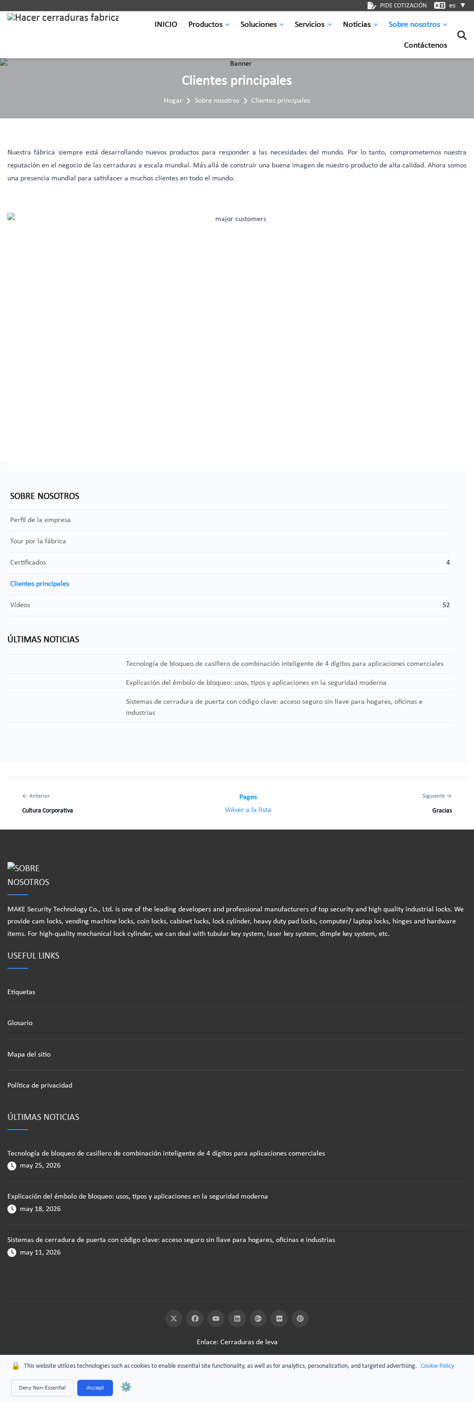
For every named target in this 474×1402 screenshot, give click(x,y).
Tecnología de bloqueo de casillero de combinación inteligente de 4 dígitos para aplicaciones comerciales (166, 1153)
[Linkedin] (237, 1319)
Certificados (28, 562)
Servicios (309, 24)
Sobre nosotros (414, 24)
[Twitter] (174, 1319)
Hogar (173, 101)
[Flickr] (279, 1319)
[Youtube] (216, 1319)
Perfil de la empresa (40, 520)
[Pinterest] (300, 1319)
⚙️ (126, 1387)
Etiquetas (21, 992)
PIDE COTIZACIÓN (403, 5)
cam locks (47, 921)
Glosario (19, 1023)
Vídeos (20, 605)
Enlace (207, 1342)
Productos (205, 24)
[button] (229, 24)
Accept (95, 1388)
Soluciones (259, 24)
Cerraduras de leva (249, 1342)
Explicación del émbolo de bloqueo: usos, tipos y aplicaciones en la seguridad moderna (137, 1196)
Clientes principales (280, 101)
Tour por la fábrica (38, 541)
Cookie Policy (437, 1366)
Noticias (357, 24)
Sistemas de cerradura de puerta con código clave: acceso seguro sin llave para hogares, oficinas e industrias (171, 1240)
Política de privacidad (39, 1085)
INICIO (166, 24)
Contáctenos (425, 45)
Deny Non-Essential (42, 1388)
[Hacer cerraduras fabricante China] (62, 35)
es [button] (458, 5)
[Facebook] (195, 1319)
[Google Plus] (258, 1319)
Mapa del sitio (28, 1054)
